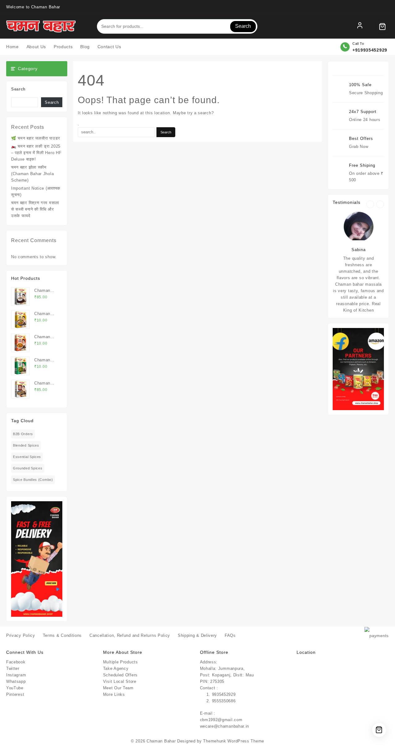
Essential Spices (27, 457)
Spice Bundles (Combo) (33, 479)
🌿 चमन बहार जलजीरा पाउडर (35, 138)
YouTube (14, 688)
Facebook (16, 662)
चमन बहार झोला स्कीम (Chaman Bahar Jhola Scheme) (32, 174)
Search (243, 26)
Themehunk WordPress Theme (233, 741)
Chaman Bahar (161, 741)
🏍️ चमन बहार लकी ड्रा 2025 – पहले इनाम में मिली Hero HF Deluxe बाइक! (36, 153)
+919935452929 (369, 50)
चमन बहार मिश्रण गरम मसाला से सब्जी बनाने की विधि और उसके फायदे (35, 209)
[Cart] (382, 26)
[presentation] (370, 204)
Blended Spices (26, 445)
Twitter (12, 668)
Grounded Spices (28, 468)
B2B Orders (23, 434)
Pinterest (15, 694)
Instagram (16, 675)
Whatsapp (16, 681)
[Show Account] (360, 27)
